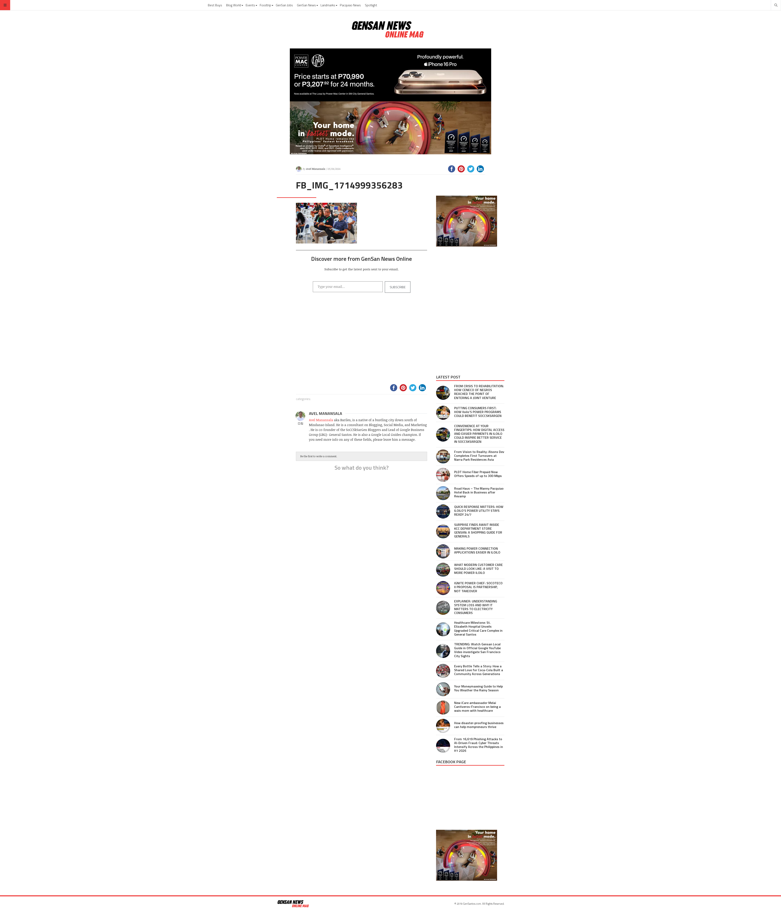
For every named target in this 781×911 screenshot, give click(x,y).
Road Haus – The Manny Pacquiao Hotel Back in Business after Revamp (479, 492)
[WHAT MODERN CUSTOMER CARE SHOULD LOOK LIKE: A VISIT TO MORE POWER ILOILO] (443, 570)
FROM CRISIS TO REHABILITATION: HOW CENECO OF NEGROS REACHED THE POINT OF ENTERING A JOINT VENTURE (479, 392)
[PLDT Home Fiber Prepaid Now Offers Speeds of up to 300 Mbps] (443, 475)
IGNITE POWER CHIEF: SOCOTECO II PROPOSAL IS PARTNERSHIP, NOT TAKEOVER (478, 587)
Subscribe (398, 287)
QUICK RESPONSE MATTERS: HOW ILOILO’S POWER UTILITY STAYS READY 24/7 (478, 510)
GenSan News (306, 5)
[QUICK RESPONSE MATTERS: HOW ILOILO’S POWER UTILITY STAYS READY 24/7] (443, 511)
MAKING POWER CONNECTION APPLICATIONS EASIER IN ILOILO (477, 550)
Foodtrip (265, 5)
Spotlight (371, 5)
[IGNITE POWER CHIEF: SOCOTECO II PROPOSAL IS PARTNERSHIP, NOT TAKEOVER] (443, 588)
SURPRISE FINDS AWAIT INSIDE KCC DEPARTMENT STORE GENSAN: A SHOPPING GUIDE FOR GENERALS (478, 530)
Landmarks (328, 5)
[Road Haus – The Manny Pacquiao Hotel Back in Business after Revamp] (443, 493)
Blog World (233, 5)
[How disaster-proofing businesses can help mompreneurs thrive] (443, 726)
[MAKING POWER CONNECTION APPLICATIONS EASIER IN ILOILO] (443, 551)
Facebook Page (451, 762)
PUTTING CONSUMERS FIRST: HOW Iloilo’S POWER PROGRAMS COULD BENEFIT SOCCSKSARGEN (478, 412)
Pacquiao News (350, 5)
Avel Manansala (315, 169)
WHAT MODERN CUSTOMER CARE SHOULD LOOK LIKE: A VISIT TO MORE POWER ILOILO (478, 568)
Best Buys (215, 5)
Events (250, 5)
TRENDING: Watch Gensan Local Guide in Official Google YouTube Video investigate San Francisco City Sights (477, 650)
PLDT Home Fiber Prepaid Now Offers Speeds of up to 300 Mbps (478, 473)
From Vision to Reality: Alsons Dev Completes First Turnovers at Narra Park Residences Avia (479, 455)
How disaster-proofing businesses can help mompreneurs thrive (479, 724)
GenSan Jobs (284, 5)
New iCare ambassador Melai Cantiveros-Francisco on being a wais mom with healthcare (477, 706)
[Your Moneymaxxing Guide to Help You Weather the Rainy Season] (443, 689)
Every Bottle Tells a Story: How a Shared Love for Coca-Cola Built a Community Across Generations (478, 670)
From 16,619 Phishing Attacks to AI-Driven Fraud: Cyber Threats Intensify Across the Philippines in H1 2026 (478, 745)
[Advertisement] (361, 343)
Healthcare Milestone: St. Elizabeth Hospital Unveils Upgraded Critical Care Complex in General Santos (478, 628)
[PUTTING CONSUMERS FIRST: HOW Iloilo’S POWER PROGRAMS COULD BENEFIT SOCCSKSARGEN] (443, 413)
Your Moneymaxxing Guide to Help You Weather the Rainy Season (478, 688)
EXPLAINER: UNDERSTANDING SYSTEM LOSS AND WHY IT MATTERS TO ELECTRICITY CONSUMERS (475, 607)
